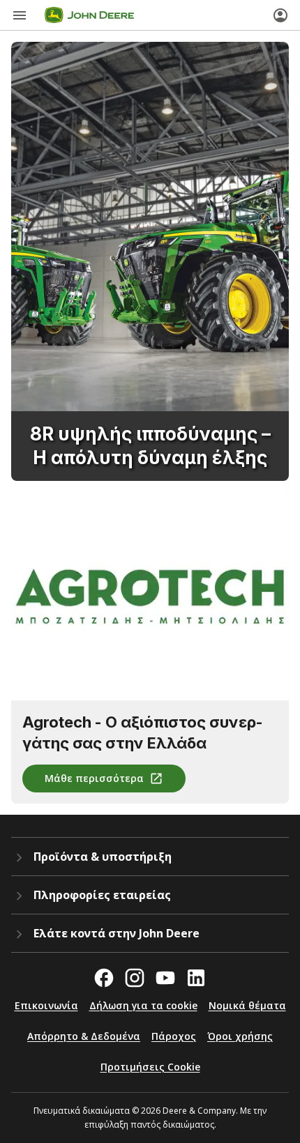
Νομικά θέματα (247, 1005)
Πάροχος (173, 1036)
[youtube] (165, 978)
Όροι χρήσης (240, 1036)
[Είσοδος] (280, 15)
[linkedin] (196, 978)
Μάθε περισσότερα (94, 778)
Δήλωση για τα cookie (143, 1005)
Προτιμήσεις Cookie (150, 1066)
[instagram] (135, 978)
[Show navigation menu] (19, 15)
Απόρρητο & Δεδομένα (83, 1036)
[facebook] (104, 978)
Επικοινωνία (46, 1005)
